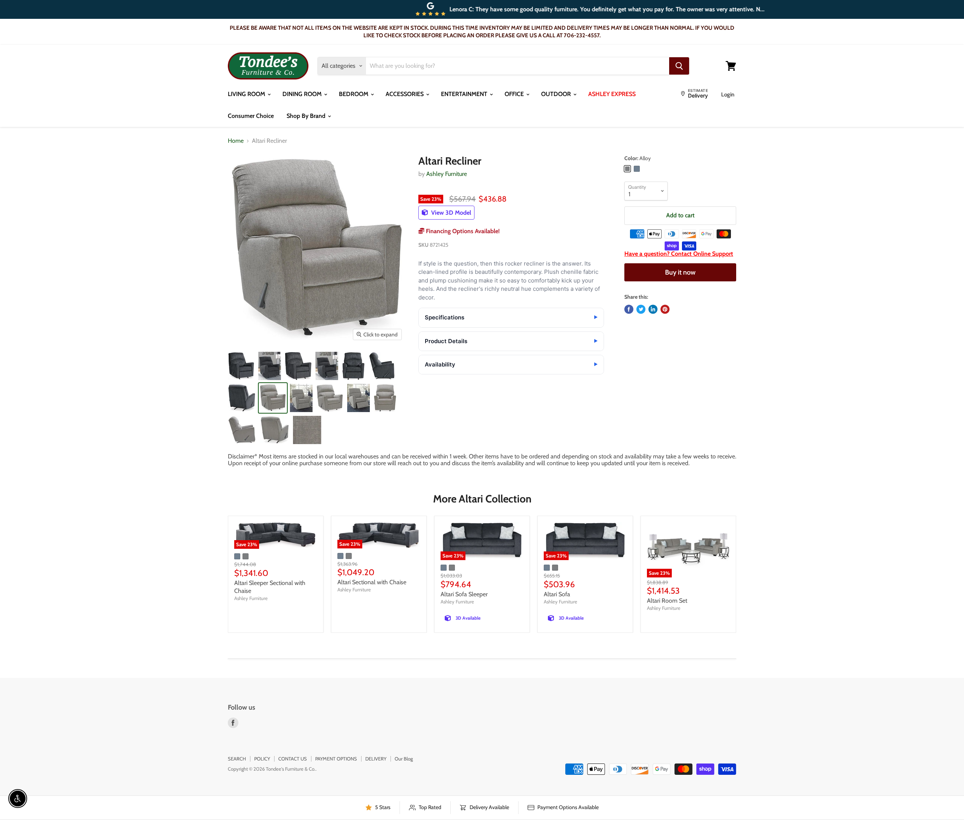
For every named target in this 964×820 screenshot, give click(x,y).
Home (236, 140)
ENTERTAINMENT (465, 94)
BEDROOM (354, 94)
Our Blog (404, 759)
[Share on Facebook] (628, 309)
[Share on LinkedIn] (652, 309)
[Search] (679, 66)
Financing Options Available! (462, 231)
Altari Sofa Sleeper (464, 594)
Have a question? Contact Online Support (678, 253)
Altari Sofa (557, 594)
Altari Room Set (667, 600)
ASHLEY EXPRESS (612, 94)
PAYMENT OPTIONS (336, 759)
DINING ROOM (302, 94)
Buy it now (680, 272)
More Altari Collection (482, 498)
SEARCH (237, 759)
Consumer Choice (251, 115)
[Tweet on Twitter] (640, 309)
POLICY (262, 759)
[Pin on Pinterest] (665, 309)
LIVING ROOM (247, 94)
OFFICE (515, 94)
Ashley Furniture (446, 173)
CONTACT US (292, 759)
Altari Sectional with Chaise (371, 582)
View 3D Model (450, 212)
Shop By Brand (307, 115)
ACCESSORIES (405, 94)
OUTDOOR (556, 94)
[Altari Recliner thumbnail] (241, 366)
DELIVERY (375, 759)
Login (727, 94)
